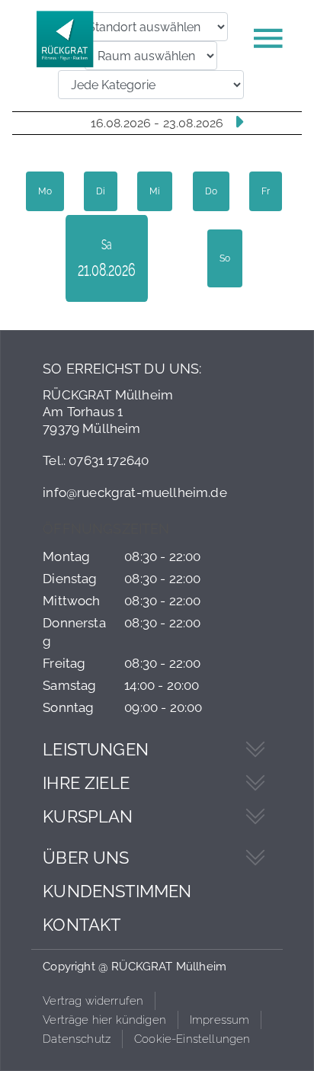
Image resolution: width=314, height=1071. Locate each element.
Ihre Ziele (86, 783)
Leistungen (96, 749)
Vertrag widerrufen (93, 1001)
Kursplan (88, 816)
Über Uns (86, 857)
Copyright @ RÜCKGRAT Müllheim (134, 966)
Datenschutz (77, 1039)
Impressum (220, 1020)
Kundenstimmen (117, 891)
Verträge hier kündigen (104, 1020)
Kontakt (81, 924)
